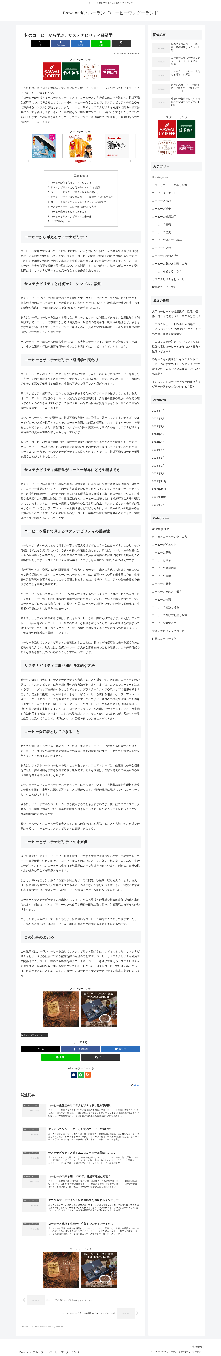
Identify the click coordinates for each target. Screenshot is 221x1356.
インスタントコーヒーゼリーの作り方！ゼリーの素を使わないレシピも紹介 (176, 384)
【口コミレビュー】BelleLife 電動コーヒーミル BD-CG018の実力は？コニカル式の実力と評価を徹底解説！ (176, 329)
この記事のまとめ (60, 221)
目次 (76, 175)
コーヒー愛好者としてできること (69, 211)
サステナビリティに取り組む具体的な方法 (73, 206)
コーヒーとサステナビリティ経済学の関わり (75, 192)
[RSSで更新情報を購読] (88, 1075)
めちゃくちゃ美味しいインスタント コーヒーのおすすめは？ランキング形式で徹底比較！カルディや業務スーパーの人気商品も (176, 366)
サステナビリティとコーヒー (35, 1035)
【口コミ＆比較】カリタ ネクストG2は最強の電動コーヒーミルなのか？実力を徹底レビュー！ (176, 346)
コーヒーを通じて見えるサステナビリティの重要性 (78, 202)
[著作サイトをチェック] (74, 1075)
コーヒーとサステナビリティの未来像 (71, 216)
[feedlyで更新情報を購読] (81, 1075)
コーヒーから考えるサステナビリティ (71, 182)
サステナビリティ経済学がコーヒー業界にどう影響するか (82, 197)
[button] (121, 43)
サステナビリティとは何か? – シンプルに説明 (75, 187)
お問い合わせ (195, 1346)
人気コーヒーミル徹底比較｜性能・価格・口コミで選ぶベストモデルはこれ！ (176, 314)
